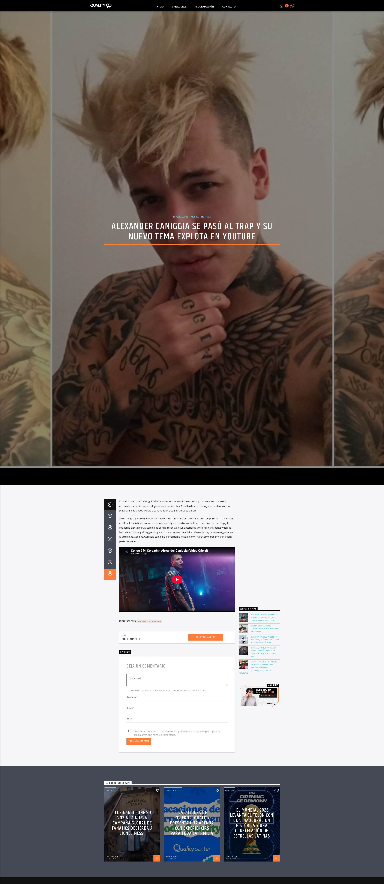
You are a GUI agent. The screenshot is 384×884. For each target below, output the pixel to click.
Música (195, 223)
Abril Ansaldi (131, 653)
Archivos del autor (205, 651)
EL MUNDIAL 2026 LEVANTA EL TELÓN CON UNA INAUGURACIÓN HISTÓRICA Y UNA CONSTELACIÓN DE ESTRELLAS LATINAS (251, 837)
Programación (204, 6)
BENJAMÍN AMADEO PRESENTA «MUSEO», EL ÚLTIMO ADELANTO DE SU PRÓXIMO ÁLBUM (265, 654)
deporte (110, 805)
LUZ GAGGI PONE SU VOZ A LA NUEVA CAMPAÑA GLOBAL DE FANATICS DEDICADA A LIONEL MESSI (264, 666)
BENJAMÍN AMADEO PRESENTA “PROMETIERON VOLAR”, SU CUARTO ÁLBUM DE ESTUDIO (264, 632)
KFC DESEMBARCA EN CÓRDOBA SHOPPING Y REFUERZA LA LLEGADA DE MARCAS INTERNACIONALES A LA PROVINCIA (258, 682)
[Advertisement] (259, 566)
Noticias (206, 223)
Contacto (229, 6)
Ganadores (179, 6)
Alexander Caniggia (149, 635)
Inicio (160, 6)
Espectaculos (180, 223)
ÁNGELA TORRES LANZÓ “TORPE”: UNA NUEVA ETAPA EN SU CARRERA (265, 643)
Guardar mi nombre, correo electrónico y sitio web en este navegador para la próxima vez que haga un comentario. (177, 745)
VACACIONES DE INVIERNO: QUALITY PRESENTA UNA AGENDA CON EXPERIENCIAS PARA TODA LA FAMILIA (192, 837)
